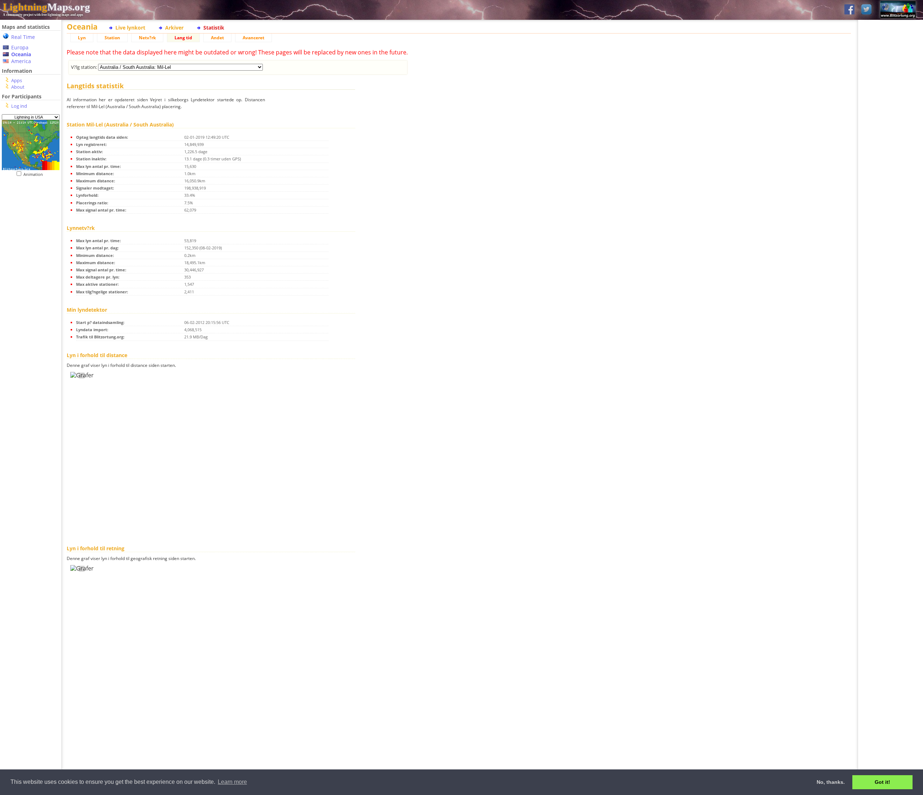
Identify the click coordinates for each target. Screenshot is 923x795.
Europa (19, 47)
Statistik (213, 27)
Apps (16, 80)
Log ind (19, 106)
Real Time (23, 37)
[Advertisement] (30, 325)
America (21, 61)
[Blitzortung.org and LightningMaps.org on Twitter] (866, 10)
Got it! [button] (882, 782)
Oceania (21, 54)
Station (112, 38)
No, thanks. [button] (831, 782)
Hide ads (891, 248)
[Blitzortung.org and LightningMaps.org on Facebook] (849, 10)
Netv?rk (147, 38)
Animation (34, 174)
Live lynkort (130, 27)
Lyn (82, 38)
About (18, 87)
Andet (217, 38)
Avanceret (253, 38)
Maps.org (46, 7)
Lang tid (183, 38)
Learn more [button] (232, 782)
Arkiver (174, 27)
